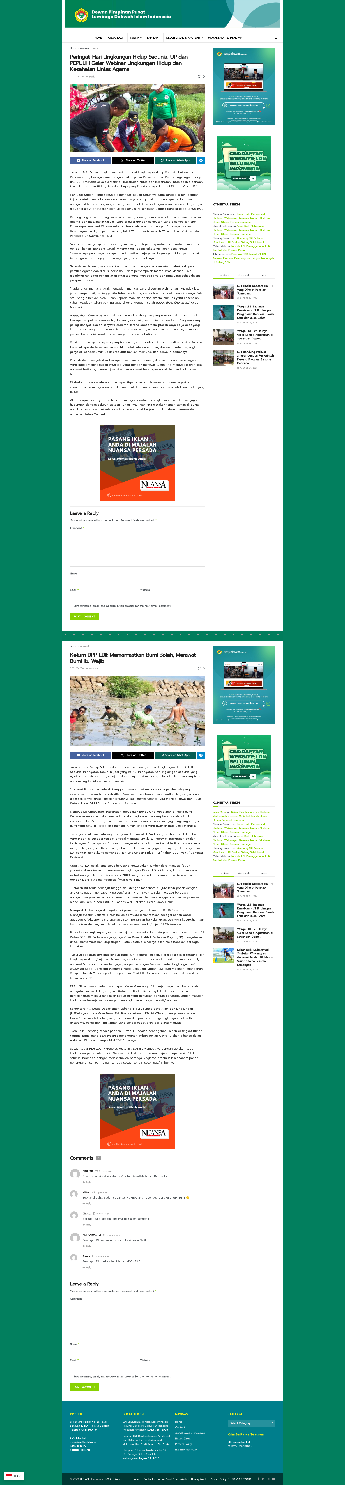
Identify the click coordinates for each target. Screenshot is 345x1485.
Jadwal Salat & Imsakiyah (190, 1433)
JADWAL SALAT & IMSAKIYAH (225, 38)
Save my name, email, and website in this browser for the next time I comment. (122, 606)
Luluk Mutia (219, 812)
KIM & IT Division (114, 1479)
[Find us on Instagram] (268, 1479)
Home (73, 48)
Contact (180, 1427)
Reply (88, 1182)
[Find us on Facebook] (258, 1479)
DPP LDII (84, 1479)
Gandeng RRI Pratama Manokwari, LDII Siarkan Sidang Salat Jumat (238, 240)
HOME (98, 38)
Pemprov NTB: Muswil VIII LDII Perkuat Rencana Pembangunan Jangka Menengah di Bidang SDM (243, 258)
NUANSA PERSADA (186, 1450)
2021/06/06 (77, 76)
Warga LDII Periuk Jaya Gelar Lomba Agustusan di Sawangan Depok (255, 335)
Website (145, 590)
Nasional (84, 646)
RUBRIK (134, 38)
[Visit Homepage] (172, 16)
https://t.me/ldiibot (240, 1446)
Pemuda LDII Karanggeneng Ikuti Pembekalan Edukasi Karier (241, 248)
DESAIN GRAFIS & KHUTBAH (183, 38)
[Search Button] (276, 37)
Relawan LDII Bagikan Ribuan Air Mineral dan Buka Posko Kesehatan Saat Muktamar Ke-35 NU (146, 1440)
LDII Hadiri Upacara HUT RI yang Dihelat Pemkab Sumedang (255, 289)
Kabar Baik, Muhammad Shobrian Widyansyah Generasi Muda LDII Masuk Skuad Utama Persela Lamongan (241, 218)
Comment (77, 528)
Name (75, 573)
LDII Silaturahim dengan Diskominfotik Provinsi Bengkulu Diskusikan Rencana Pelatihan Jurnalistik (145, 1426)
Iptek (95, 48)
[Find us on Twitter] (263, 1479)
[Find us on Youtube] (273, 1479)
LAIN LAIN (152, 38)
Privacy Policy (183, 1444)
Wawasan (84, 48)
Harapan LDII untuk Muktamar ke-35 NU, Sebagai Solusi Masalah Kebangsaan (144, 1454)
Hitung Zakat (183, 1438)
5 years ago (105, 1171)
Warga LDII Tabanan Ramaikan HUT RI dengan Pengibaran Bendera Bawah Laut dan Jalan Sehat (255, 312)
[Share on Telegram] (201, 160)
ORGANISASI (115, 38)
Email (74, 590)
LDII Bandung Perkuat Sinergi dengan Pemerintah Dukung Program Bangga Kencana (255, 357)
